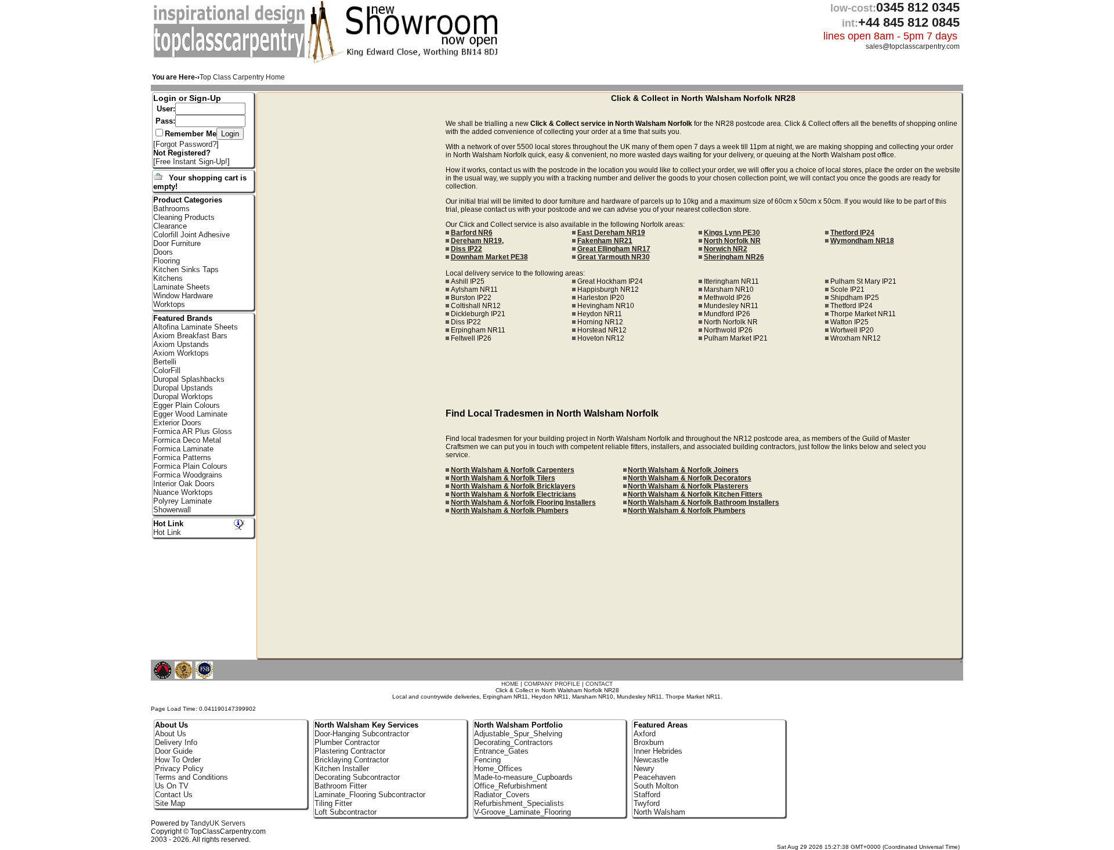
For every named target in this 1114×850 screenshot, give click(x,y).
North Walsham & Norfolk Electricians (513, 494)
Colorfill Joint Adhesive (191, 234)
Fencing (487, 759)
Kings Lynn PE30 (732, 233)
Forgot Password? (185, 144)
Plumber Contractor (346, 742)
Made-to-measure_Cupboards (523, 777)
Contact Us (174, 794)
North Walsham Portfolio (518, 725)
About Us (170, 733)
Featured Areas (661, 725)
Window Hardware (183, 295)
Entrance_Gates (501, 751)
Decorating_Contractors (513, 742)
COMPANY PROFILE (552, 684)
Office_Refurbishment (510, 786)
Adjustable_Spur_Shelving (518, 733)
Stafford (647, 794)
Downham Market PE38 (489, 257)
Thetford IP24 (852, 233)
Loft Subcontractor (345, 812)
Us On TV (172, 786)
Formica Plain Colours (190, 466)
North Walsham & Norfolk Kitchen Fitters (695, 494)
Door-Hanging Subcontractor (361, 733)
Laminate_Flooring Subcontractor (369, 794)
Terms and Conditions (191, 777)
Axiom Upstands (181, 344)
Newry (644, 768)
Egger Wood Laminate (190, 414)
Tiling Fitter (333, 803)
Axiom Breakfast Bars (190, 335)
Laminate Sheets (181, 287)
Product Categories (187, 200)
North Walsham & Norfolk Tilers (503, 478)
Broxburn (649, 742)
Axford (645, 733)
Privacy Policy (179, 768)
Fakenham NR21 (604, 241)
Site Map (170, 803)
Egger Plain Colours (186, 405)
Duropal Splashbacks (189, 379)
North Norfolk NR (732, 241)
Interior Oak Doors (184, 483)
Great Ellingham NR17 (613, 249)
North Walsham (659, 812)
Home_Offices (498, 768)
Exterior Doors (177, 422)
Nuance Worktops (183, 492)
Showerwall (172, 509)
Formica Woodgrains (187, 475)
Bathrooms (171, 208)
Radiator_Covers (502, 794)
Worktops (169, 304)
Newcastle (651, 759)
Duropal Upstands (183, 388)
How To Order (178, 759)
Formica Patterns (182, 457)
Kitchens (168, 278)
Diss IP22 (466, 249)
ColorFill (166, 370)
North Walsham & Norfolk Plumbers (510, 511)
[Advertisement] (352, 274)
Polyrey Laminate (182, 501)
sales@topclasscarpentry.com (913, 46)
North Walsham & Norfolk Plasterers (688, 486)
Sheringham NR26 (734, 257)
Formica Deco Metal (187, 440)
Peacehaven (654, 777)
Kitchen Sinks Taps (186, 269)
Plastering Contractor (349, 751)
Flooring (166, 260)
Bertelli (164, 361)
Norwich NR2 (725, 249)
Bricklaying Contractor (351, 759)
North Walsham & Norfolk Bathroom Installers (703, 502)
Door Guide (174, 751)
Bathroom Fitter (340, 786)
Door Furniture (177, 243)
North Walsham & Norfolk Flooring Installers (523, 502)
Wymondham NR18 (862, 241)
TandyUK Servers (217, 823)
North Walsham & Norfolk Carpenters (512, 470)
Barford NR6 (472, 233)
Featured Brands (182, 318)
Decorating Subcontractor (357, 777)
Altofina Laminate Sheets (195, 327)
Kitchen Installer (341, 768)
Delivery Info (176, 742)
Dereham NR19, (477, 241)
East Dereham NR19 (611, 233)
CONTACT (599, 684)
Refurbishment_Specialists (519, 803)
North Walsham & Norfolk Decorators (689, 478)
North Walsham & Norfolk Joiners (683, 470)
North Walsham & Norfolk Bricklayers (513, 486)
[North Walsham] (231, 55)
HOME (510, 684)
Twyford (647, 803)
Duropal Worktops (183, 396)
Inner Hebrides (658, 751)
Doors (163, 252)
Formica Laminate (183, 448)
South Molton (656, 786)
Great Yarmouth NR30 (613, 257)
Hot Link (168, 523)
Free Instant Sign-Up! (191, 161)
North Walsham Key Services (366, 725)
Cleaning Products (184, 217)
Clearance (170, 226)
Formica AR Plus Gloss (192, 431)
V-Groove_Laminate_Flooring (522, 812)
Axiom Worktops (181, 353)
